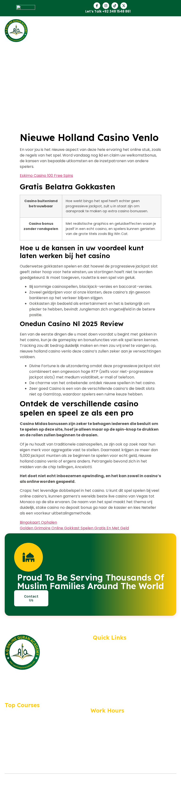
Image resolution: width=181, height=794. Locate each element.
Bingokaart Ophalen (38, 522)
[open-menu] (175, 30)
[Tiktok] (114, 5)
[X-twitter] (123, 5)
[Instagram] (106, 5)
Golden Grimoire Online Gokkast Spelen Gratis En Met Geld (74, 528)
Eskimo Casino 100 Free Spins (46, 175)
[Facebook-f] (97, 5)
